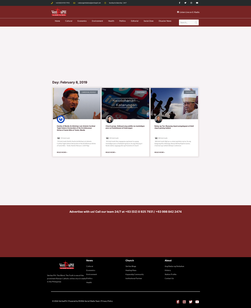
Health (111, 21)
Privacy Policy (107, 301)
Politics (122, 21)
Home (57, 21)
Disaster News (165, 21)
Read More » (62, 152)
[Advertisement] (125, 59)
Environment (97, 21)
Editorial (134, 21)
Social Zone (148, 21)
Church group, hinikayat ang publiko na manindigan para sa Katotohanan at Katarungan (125, 127)
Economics (82, 21)
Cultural (68, 21)
